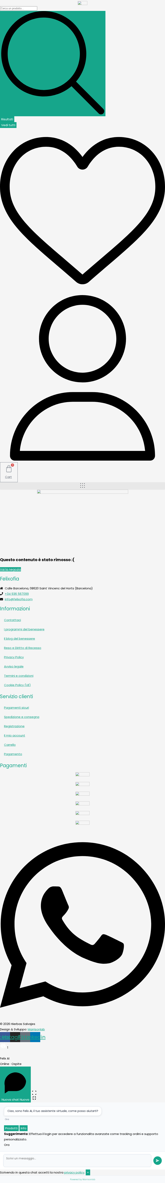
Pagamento (13, 754)
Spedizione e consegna (21, 717)
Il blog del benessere (19, 638)
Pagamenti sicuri (16, 707)
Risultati (7, 119)
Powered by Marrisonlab (82, 1179)
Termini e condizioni (18, 676)
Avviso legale (14, 666)
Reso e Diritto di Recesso (22, 648)
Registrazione (14, 726)
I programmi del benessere (24, 629)
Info (23, 1128)
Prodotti (11, 1128)
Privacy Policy (14, 657)
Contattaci (12, 620)
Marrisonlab (36, 1029)
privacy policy (74, 1172)
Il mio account (14, 735)
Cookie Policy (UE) (17, 685)
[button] (82, 486)
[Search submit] (52, 63)
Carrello (10, 745)
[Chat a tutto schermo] (34, 1092)
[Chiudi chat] (40, 1098)
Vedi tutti (8, 125)
